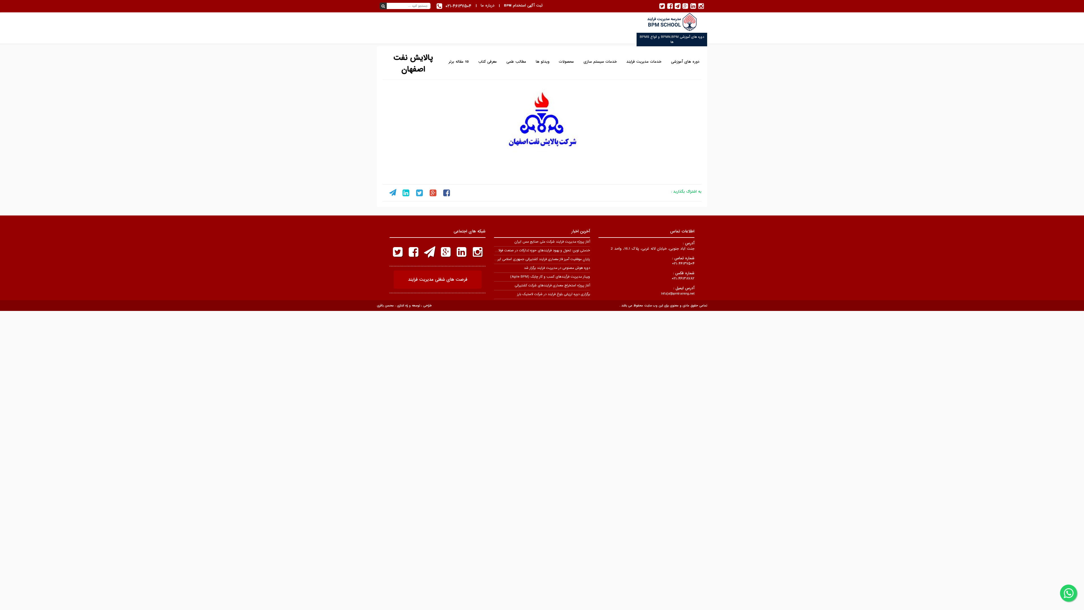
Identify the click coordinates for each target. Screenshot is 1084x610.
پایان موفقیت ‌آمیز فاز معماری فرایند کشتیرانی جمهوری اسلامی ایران (542, 259)
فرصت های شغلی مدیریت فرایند (437, 279)
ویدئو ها (542, 61)
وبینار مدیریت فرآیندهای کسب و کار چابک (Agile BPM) (550, 276)
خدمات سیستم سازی (600, 61)
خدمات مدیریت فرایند (643, 61)
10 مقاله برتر (459, 61)
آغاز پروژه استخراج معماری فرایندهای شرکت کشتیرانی (552, 285)
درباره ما (488, 5)
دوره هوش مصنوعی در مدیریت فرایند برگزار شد (557, 268)
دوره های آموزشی (685, 61)
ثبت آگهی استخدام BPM (523, 5)
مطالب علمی (516, 61)
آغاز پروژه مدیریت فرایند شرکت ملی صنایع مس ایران (552, 241)
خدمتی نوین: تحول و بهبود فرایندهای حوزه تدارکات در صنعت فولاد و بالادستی (535, 250)
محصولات (566, 61)
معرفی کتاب (487, 61)
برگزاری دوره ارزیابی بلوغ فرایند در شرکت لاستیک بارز (553, 294)
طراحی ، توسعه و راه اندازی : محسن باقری (404, 305)
